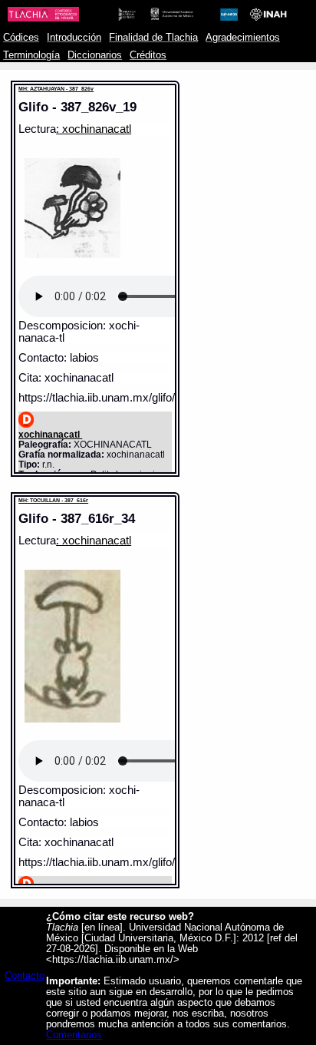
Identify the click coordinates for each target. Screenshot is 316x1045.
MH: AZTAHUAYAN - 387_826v (56, 88)
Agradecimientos (243, 37)
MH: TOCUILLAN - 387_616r (53, 500)
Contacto (24, 976)
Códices (21, 37)
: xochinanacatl (93, 129)
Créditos (148, 55)
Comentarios (74, 1035)
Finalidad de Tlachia (153, 37)
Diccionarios (94, 55)
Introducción (74, 37)
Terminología (31, 55)
